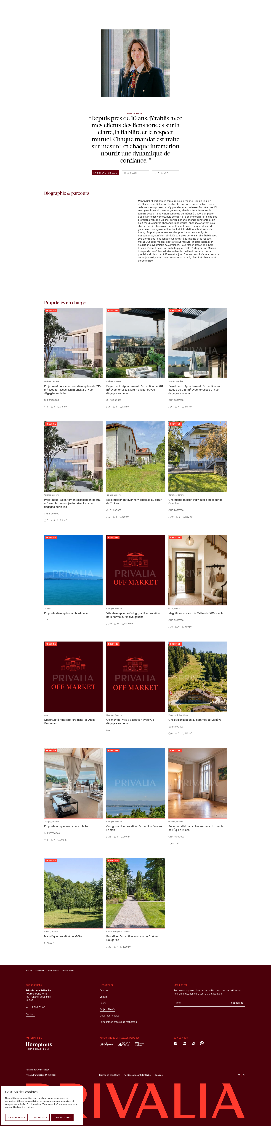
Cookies (158, 1075)
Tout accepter (62, 1117)
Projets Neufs (162, 7)
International (178, 7)
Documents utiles (110, 1015)
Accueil (29, 971)
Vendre (74, 7)
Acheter (54, 7)
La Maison (39, 971)
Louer (65, 7)
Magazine (191, 7)
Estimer (86, 7)
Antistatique (43, 1070)
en (242, 7)
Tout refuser (39, 1117)
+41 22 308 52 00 (35, 1007)
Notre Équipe (53, 971)
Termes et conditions (109, 1075)
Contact (222, 7)
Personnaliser (16, 1117)
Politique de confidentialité (137, 1075)
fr (236, 7)
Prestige (97, 7)
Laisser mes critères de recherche (118, 1022)
